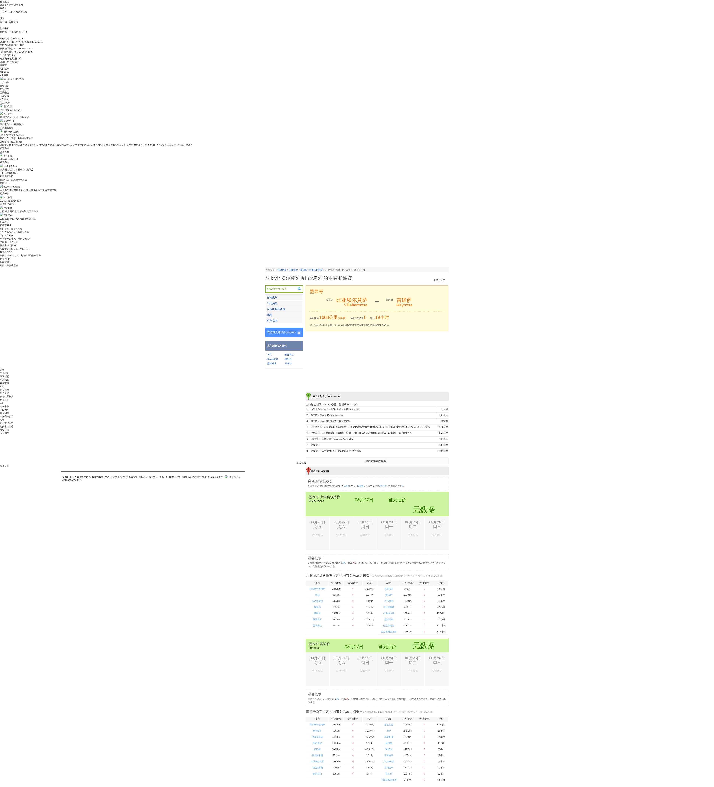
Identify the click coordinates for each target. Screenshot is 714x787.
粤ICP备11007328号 (169, 477)
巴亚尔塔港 (388, 625)
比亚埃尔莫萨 (316, 270)
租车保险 (4, 148)
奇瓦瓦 (388, 773)
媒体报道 (4, 383)
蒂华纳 (288, 363)
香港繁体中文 (20, 31)
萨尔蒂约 (388, 601)
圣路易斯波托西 (389, 631)
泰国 (17, 211)
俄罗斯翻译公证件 (86, 145)
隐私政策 (4, 389)
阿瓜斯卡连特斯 (317, 588)
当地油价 (272, 303)
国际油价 (293, 270)
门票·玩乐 (5, 102)
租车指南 (272, 320)
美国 (2, 211)
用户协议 (4, 393)
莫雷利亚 (317, 619)
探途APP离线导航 (12, 187)
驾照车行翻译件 (184, 145)
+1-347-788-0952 (23, 48)
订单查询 (4, 5)
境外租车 (4, 68)
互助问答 (8, 215)
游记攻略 (8, 208)
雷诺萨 (388, 595)
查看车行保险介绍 (9, 159)
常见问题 (4, 413)
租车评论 (8, 197)
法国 (34, 218)
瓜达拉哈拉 (272, 359)
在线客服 (301, 462)
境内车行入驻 (6, 426)
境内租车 (4, 72)
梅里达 (288, 359)
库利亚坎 (388, 767)
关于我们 (4, 373)
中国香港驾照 (138, 145)
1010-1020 (19, 45)
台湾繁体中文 (7, 31)
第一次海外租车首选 (14, 79)
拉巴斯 (317, 749)
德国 (29, 211)
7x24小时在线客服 (9, 62)
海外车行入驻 (6, 423)
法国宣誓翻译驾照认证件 (37, 145)
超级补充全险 (10, 166)
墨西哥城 (271, 363)
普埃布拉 (317, 625)
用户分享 (4, 193)
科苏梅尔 (289, 354)
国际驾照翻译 (6, 127)
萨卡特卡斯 (388, 613)
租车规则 (4, 400)
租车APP (4, 222)
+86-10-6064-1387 (23, 52)
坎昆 (269, 354)
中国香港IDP (151, 145)
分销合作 (4, 430)
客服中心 (4, 406)
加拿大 (35, 211)
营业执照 (153, 477)
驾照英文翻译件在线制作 (281, 332)
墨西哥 (303, 270)
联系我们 (4, 376)
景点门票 (8, 106)
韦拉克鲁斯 (388, 607)
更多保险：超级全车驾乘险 (13, 179)
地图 (269, 314)
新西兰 (23, 211)
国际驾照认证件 (11, 131)
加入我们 (4, 379)
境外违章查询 (16, 5)
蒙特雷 (317, 613)
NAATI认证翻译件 (122, 145)
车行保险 (8, 155)
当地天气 (272, 297)
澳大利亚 (9, 211)
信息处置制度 (6, 396)
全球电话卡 (9, 121)
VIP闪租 (4, 75)
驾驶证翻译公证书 (167, 145)
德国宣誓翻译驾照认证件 (12, 145)
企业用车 (4, 433)
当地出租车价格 (276, 309)
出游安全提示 (6, 416)
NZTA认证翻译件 (104, 145)
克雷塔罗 (388, 588)
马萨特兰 (388, 755)
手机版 (3, 8)
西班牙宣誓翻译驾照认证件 (63, 145)
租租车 (3, 65)
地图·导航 (5, 183)
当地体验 (8, 114)
